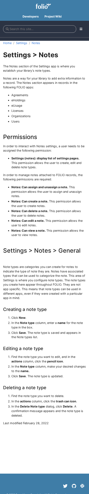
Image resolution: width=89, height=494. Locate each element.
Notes (36, 43)
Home (7, 43)
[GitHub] (74, 486)
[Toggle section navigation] (81, 29)
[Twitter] (65, 486)
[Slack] (82, 486)
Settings (21, 43)
